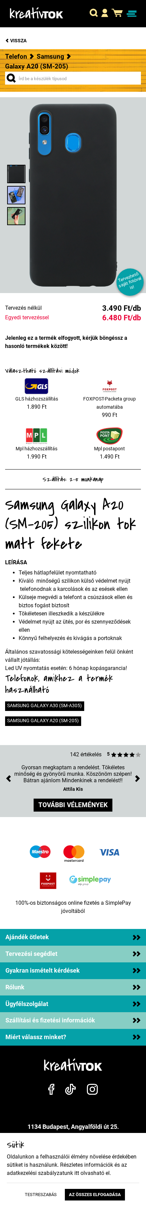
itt (76, 1173)
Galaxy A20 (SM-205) (36, 66)
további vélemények (73, 805)
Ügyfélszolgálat (26, 1004)
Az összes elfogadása (95, 1194)
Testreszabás (41, 1194)
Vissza (17, 41)
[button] (94, 14)
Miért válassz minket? (35, 1037)
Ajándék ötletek (27, 937)
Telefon (16, 56)
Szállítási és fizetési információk (50, 1020)
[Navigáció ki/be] (132, 14)
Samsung (50, 56)
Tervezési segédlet (31, 953)
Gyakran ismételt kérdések (42, 970)
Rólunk (14, 987)
